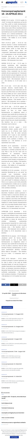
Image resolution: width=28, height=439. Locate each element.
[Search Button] (26, 2)
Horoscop (4, 312)
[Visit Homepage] (11, 2)
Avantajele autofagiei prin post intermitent (12, 412)
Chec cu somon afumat (7, 417)
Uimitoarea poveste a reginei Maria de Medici (13, 422)
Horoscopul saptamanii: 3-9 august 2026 (11, 339)
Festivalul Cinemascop (7, 408)
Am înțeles (14, 437)
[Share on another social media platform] (23, 285)
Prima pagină (4, 6)
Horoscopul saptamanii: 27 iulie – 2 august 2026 (13, 351)
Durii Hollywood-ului (6, 403)
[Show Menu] (2, 2)
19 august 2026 (5, 400)
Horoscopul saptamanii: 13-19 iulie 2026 (11, 376)
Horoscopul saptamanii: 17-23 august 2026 (12, 314)
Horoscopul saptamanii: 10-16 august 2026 (12, 326)
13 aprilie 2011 (4, 17)
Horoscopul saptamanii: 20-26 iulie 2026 (11, 364)
